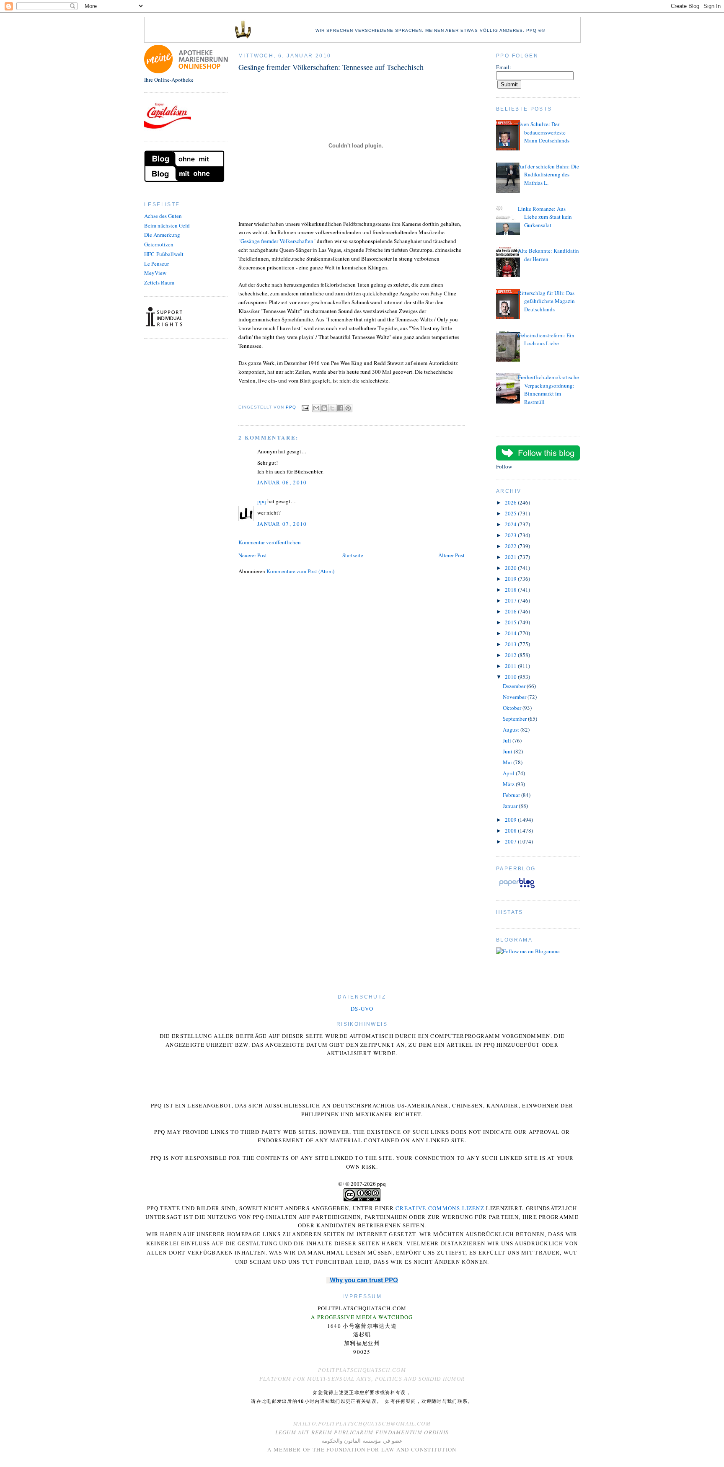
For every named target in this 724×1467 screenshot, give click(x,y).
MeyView (155, 273)
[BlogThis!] (324, 408)
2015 (511, 622)
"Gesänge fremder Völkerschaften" (276, 241)
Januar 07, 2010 (282, 524)
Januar (511, 806)
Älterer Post (451, 555)
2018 (511, 589)
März (509, 784)
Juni (508, 751)
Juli (507, 740)
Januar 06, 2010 (282, 482)
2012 (511, 655)
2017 (511, 600)
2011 (511, 666)
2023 (511, 535)
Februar (512, 795)
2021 (511, 557)
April (509, 773)
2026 (511, 502)
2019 (511, 578)
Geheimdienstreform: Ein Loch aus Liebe (546, 339)
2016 (511, 611)
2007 (511, 841)
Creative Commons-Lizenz (440, 1208)
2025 (511, 513)
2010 (511, 676)
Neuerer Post (252, 555)
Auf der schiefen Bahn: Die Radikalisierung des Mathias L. (548, 174)
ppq (261, 501)
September (515, 718)
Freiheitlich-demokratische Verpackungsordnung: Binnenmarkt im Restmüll (548, 389)
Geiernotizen (158, 244)
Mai (508, 762)
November (515, 697)
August (511, 729)
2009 (511, 819)
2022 (511, 546)
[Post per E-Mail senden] (305, 407)
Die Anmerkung (162, 234)
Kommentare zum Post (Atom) (300, 571)
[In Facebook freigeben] (340, 408)
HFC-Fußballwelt (164, 254)
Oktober (512, 708)
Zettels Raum (159, 282)
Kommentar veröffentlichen (269, 542)
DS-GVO (362, 1008)
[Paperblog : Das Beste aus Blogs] (517, 888)
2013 (511, 644)
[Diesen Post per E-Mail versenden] (316, 408)
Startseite (352, 555)
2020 (511, 568)
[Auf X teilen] (332, 408)
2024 (511, 524)
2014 (511, 633)
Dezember (515, 686)
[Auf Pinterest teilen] (348, 408)
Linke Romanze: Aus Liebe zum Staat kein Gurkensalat (545, 217)
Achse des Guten (163, 216)
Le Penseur (156, 263)
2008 (511, 830)
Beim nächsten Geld (167, 225)
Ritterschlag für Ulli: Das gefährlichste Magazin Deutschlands (546, 301)
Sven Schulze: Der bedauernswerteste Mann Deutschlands (543, 132)
